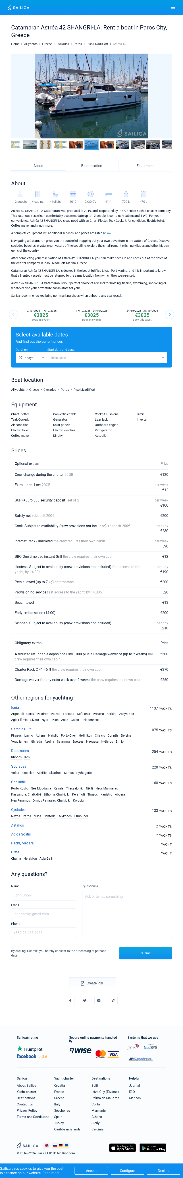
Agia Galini (47, 858)
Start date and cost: (61, 349)
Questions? (90, 886)
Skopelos (28, 773)
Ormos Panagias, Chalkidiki (51, 800)
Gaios (75, 720)
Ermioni (121, 741)
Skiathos (55, 773)
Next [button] (164, 96)
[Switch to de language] (60, 1145)
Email (15, 905)
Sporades (18, 766)
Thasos (92, 794)
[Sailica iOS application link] (122, 1152)
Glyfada (36, 741)
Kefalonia (83, 714)
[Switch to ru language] (55, 1145)
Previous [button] (18, 96)
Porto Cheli (68, 735)
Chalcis (100, 735)
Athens (41, 735)
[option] (91, 96)
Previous (13, 314)
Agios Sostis (21, 834)
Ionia (15, 707)
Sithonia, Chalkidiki (56, 794)
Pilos (55, 720)
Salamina (63, 741)
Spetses (78, 741)
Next (169, 314)
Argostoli (17, 714)
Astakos (17, 825)
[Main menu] (173, 7)
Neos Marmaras (107, 788)
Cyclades (18, 810)
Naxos (15, 816)
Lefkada (68, 714)
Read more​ (50, 1173)
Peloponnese (90, 720)
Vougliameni (19, 741)
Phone (15, 923)
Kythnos (107, 741)
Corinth (113, 735)
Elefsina (126, 735)
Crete (15, 852)
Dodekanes (20, 751)
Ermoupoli (81, 816)
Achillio (42, 773)
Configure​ (127, 1171)
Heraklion (30, 858)
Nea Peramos (20, 800)
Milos (37, 816)
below (107, 233)
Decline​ (163, 1171)
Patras (55, 714)
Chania (16, 858)
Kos (27, 757)
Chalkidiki (19, 782)
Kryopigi (78, 800)
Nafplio (53, 735)
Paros (27, 816)
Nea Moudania (41, 788)
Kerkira (111, 714)
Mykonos (65, 816)
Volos (15, 773)
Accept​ (91, 1171)
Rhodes (16, 757)
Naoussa (92, 741)
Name (15, 886)
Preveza (98, 714)
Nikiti (89, 788)
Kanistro (106, 794)
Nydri (45, 720)
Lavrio (28, 735)
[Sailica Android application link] (152, 1152)
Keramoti (78, 794)
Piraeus (16, 735)
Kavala (58, 788)
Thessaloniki (74, 788)
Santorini (50, 816)
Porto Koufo (19, 788)
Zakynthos (126, 714)
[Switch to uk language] (66, 1145)
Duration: (22, 349)
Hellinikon (85, 735)
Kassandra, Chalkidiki (26, 794)
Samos (69, 773)
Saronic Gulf (21, 729)
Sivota (34, 720)
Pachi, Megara (22, 843)
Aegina (49, 741)
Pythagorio (84, 773)
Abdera (120, 794)
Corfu (30, 714)
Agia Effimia (19, 720)
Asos (64, 720)
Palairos (42, 714)
